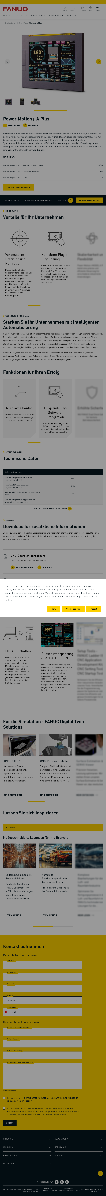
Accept (94, 608)
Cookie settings (73, 608)
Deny (53, 608)
